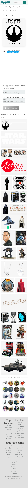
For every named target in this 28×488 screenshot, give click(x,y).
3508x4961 (4, 129)
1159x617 (4, 374)
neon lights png (8, 427)
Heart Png (8, 458)
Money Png (14, 461)
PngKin (8, 454)
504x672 (17, 339)
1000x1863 (4, 202)
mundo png (8, 438)
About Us (20, 422)
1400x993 (13, 202)
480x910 (4, 213)
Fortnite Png (19, 458)
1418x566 (13, 213)
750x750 (4, 339)
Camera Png (19, 447)
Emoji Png (14, 468)
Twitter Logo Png (8, 447)
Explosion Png (19, 456)
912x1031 (4, 292)
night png (8, 429)
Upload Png (19, 431)
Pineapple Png (14, 466)
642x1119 (18, 292)
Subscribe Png (8, 445)
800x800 (4, 156)
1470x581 (16, 156)
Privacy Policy (19, 430)
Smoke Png (19, 450)
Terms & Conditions (19, 426)
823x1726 (19, 228)
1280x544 (13, 129)
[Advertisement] (14, 69)
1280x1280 (17, 245)
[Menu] (24, 2)
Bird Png (14, 464)
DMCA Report (19, 428)
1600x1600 (21, 322)
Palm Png (19, 445)
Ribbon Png (8, 452)
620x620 (4, 356)
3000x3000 (16, 189)
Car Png (14, 462)
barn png (8, 434)
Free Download (11, 108)
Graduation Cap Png (19, 454)
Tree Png (20, 448)
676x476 (4, 147)
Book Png (14, 470)
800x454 (4, 174)
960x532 (4, 228)
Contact (19, 424)
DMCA (17, 52)
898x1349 (4, 245)
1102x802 (4, 322)
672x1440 (4, 189)
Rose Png (8, 450)
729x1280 (4, 276)
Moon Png (19, 452)
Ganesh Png (14, 472)
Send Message (10, 52)
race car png (8, 436)
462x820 (17, 276)
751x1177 (20, 259)
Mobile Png (8, 456)
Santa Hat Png (8, 448)
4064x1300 (4, 309)
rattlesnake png (8, 431)
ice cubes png (8, 433)
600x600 (17, 356)
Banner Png (14, 473)
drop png (8, 425)
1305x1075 (4, 259)
